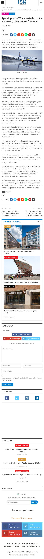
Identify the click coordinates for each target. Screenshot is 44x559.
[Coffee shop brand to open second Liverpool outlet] (22, 297)
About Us (17, 543)
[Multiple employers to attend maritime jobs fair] (22, 268)
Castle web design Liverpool (27, 555)
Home (11, 543)
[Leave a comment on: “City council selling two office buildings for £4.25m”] (26, 466)
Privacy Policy (20, 546)
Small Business (9, 286)
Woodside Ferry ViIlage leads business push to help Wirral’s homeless (34, 213)
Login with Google (14, 339)
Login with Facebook (23, 334)
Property (7, 226)
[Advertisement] (22, 420)
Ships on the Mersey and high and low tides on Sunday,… (22, 475)
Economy (5, 13)
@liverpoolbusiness (26, 510)
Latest (12, 13)
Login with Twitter (33, 339)
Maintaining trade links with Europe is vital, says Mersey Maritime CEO (10, 213)
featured (8, 192)
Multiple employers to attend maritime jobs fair (21, 282)
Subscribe (34, 502)
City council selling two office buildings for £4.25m (22, 463)
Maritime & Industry (10, 257)
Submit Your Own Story (29, 543)
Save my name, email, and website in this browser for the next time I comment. (22, 379)
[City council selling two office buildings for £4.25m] (22, 237)
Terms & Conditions (33, 546)
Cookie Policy (9, 546)
